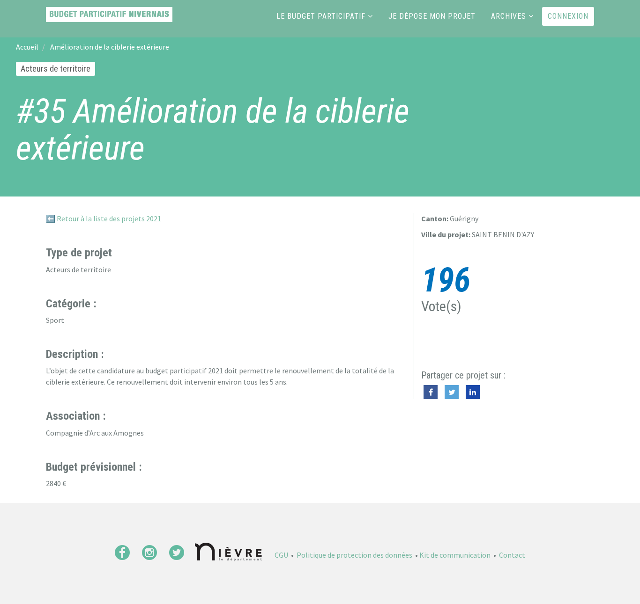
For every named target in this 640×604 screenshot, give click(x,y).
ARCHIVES (508, 16)
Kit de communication (455, 555)
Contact (512, 555)
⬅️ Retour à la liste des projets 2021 (103, 218)
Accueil (27, 46)
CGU (281, 555)
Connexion (568, 16)
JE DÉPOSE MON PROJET (432, 16)
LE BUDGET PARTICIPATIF (320, 16)
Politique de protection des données (354, 555)
